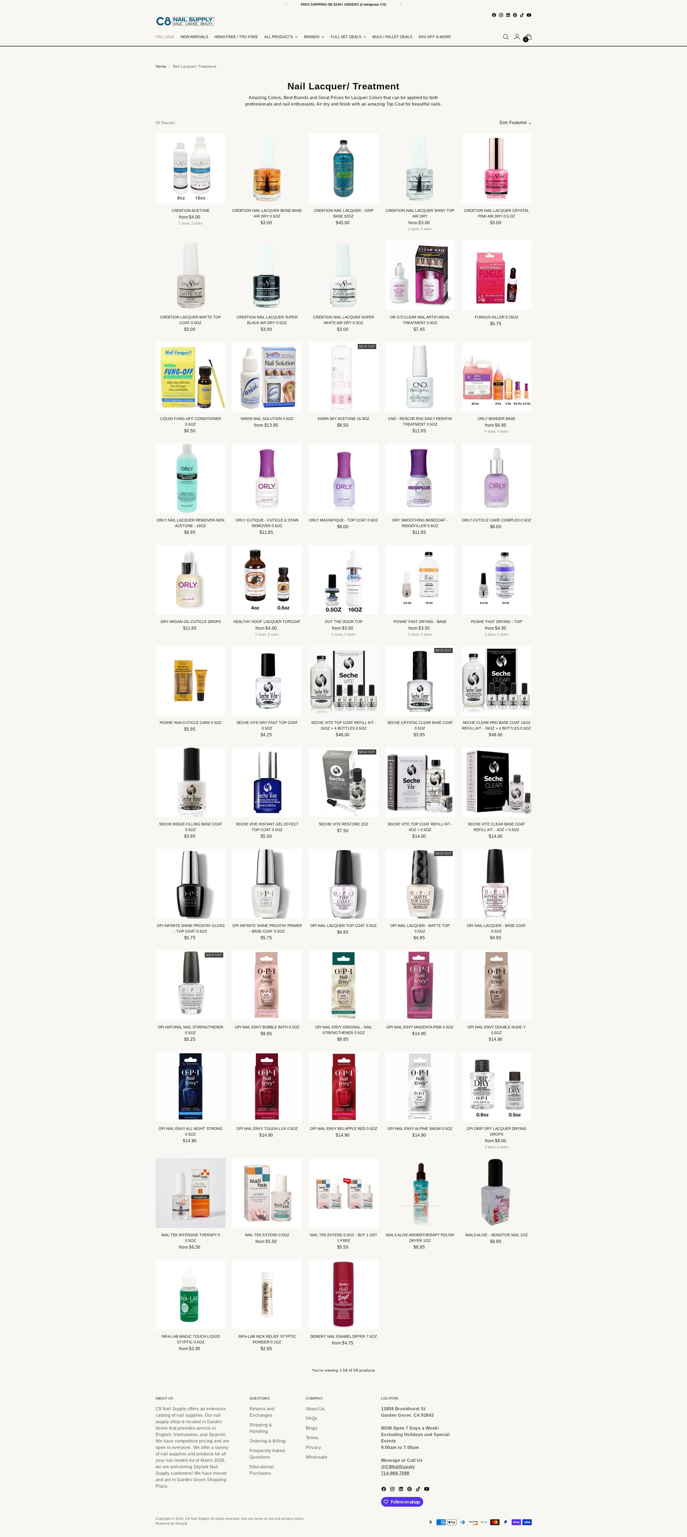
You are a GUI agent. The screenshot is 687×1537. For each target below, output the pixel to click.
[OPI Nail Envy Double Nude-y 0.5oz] (496, 985)
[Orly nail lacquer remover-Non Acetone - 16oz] (190, 478)
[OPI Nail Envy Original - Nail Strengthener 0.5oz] (343, 985)
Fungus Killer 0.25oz (496, 317)
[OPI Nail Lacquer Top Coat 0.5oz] (343, 884)
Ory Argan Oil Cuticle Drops (190, 621)
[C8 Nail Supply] (185, 21)
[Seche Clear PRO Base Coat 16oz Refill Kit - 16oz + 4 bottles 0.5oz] (496, 681)
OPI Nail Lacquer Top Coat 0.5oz (343, 925)
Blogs (311, 1428)
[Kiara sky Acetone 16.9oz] (343, 377)
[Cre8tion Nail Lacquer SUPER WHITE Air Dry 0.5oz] (343, 275)
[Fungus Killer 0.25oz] (496, 275)
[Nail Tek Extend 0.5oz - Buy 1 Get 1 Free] (343, 1193)
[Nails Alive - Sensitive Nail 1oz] (496, 1193)
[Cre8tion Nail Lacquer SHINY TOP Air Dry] (420, 169)
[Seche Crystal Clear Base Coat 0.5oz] (420, 681)
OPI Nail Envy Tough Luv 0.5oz (267, 1128)
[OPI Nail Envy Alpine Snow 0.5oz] (420, 1087)
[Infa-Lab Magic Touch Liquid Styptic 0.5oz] (190, 1294)
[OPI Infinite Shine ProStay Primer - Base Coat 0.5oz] (267, 884)
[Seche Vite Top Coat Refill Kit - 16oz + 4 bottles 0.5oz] (343, 681)
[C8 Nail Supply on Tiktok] (522, 15)
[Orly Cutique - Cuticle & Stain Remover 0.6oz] (267, 478)
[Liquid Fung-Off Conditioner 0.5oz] (190, 377)
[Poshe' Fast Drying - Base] (420, 580)
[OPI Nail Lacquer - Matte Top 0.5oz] (420, 884)
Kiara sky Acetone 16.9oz (344, 418)
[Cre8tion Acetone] (190, 169)
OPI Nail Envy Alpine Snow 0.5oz (420, 1128)
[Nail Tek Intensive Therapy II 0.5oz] (190, 1193)
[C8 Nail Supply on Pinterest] (515, 15)
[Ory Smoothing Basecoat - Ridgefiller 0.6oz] (420, 478)
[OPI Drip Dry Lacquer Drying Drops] (496, 1087)
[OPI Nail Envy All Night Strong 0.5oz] (190, 1087)
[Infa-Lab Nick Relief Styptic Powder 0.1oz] (267, 1294)
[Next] (401, 4)
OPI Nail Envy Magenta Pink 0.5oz (420, 1027)
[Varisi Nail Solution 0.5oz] (267, 377)
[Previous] (286, 4)
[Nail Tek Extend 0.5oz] (267, 1193)
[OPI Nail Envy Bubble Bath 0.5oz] (267, 985)
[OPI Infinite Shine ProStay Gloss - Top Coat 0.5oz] (190, 884)
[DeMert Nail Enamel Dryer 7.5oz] (343, 1294)
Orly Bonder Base (496, 418)
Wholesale (316, 1457)
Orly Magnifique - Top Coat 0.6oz (343, 520)
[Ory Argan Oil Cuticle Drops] (190, 580)
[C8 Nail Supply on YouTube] (529, 15)
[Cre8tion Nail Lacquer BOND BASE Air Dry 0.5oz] (267, 169)
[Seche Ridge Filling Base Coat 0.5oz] (190, 782)
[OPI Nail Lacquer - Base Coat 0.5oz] (496, 884)
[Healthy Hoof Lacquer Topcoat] (267, 580)
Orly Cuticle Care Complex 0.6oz (496, 520)
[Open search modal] (505, 36)
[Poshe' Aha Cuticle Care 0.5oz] (190, 681)
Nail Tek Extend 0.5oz (267, 1235)
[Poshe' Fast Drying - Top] (496, 580)
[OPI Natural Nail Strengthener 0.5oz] (190, 985)
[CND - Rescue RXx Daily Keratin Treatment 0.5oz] (420, 377)
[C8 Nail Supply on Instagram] (501, 15)
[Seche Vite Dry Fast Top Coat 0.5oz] (267, 681)
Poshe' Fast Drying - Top (496, 621)
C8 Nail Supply (197, 1519)
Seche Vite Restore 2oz (343, 824)
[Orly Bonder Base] (496, 377)
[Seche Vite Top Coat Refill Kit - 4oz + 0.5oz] (420, 782)
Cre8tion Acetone (191, 210)
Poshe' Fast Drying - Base (420, 621)
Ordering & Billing (268, 1441)
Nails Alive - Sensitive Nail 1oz (496, 1235)
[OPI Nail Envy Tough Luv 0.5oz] (267, 1087)
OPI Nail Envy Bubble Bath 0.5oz (267, 1027)
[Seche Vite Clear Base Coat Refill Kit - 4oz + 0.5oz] (496, 782)
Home (161, 66)
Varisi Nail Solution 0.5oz (267, 418)
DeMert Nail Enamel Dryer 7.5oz (343, 1336)
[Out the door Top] (343, 580)
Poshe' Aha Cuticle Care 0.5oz (191, 722)
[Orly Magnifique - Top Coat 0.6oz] (343, 478)
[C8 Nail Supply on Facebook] (494, 15)
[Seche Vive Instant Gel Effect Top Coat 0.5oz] (267, 782)
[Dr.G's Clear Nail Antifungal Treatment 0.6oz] (420, 275)
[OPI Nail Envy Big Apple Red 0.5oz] (343, 1087)
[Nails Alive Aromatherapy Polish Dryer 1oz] (420, 1193)
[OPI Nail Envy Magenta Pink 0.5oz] (420, 985)
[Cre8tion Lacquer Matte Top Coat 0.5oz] (190, 275)
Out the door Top (344, 621)
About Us (315, 1409)
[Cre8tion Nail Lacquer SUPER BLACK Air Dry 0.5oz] (267, 275)
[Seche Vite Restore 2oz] (343, 782)
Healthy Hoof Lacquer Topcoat (267, 621)
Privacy (313, 1447)
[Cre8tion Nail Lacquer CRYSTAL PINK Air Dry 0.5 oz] (496, 169)
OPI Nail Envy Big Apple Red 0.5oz (343, 1128)
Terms (312, 1438)
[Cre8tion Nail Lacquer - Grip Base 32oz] (343, 169)
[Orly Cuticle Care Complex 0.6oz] (496, 478)
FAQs (311, 1418)
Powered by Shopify (171, 1523)
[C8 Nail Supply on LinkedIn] (508, 15)
